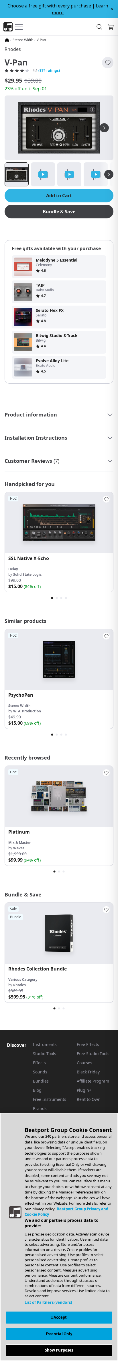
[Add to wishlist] (108, 62)
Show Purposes (59, 1350)
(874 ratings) (49, 70)
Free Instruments (49, 1099)
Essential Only (59, 1333)
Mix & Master (19, 842)
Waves (18, 848)
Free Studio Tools (93, 1053)
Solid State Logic (27, 574)
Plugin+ (84, 1090)
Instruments (45, 1044)
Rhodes (13, 49)
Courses (84, 1062)
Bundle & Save (59, 211)
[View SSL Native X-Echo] (59, 522)
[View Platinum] (59, 796)
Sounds (40, 1072)
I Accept (59, 1317)
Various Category (23, 979)
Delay (13, 569)
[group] (59, 542)
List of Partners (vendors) (48, 1302)
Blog (37, 1090)
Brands (40, 1108)
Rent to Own (89, 1099)
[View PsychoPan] (59, 659)
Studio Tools (44, 1053)
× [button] (112, 9)
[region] (59, 1237)
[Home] (7, 40)
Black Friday (88, 1072)
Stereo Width (23, 40)
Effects (39, 1062)
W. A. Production (27, 711)
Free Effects (88, 1044)
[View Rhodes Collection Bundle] (59, 933)
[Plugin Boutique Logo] (8, 26)
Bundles (41, 1081)
